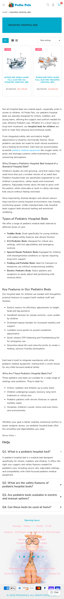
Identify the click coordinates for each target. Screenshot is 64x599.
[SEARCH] (47, 4)
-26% (38, 49)
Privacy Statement (35, 573)
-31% (7, 49)
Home (4, 12)
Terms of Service (13, 573)
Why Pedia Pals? (28, 578)
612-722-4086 (35, 546)
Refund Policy (47, 568)
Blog (42, 578)
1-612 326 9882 (37, 539)
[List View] (16, 40)
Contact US (54, 573)
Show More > (9, 435)
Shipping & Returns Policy (23, 568)
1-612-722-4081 (38, 543)
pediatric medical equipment (26, 150)
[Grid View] (12, 40)
